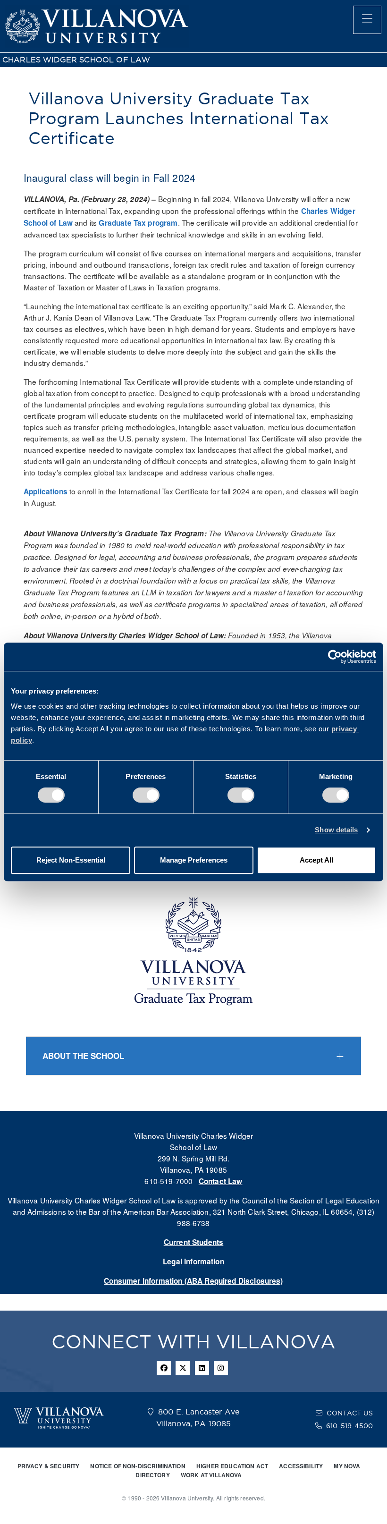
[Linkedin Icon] (202, 1368)
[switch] (146, 795)
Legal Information (193, 1261)
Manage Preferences (193, 860)
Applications (45, 491)
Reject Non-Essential (70, 860)
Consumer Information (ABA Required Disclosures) (193, 1281)
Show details (336, 830)
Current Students (193, 1242)
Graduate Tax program (138, 223)
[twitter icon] (183, 1368)
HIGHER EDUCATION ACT (232, 1466)
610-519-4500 (349, 1426)
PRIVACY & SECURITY (48, 1466)
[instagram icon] (221, 1368)
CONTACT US (350, 1413)
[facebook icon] (164, 1368)
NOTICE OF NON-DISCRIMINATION (137, 1466)
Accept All (316, 860)
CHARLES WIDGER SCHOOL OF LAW (76, 60)
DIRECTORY (152, 1475)
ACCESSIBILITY (301, 1466)
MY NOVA (347, 1466)
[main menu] (367, 20)
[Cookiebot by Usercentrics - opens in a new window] (335, 657)
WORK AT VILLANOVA (211, 1475)
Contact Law (221, 1181)
